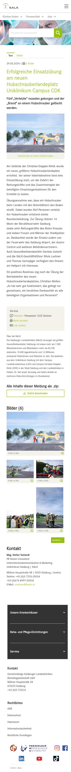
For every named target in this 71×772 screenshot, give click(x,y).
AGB (9, 708)
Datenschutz (14, 715)
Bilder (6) (15, 408)
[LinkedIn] (22, 758)
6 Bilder (30, 63)
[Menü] (66, 6)
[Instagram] (57, 748)
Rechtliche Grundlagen (19, 735)
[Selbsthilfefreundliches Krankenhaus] (13, 748)
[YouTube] (39, 758)
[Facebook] (65, 748)
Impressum (13, 721)
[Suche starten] (58, 32)
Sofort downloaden (37, 393)
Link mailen (19, 325)
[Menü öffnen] (64, 52)
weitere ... (57, 540)
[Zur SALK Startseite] (10, 6)
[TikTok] (56, 758)
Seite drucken (20, 320)
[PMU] (35, 748)
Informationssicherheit (19, 728)
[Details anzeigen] (61, 453)
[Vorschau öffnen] (35, 133)
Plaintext (18, 315)
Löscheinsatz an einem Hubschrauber (35, 155)
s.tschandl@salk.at (25, 584)
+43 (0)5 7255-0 (16, 690)
